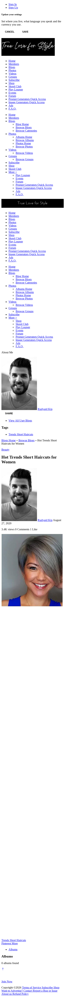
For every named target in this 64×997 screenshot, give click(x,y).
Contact (28, 990)
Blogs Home (8, 440)
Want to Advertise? (12, 990)
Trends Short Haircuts (21, 434)
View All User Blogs (20, 420)
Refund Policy (20, 993)
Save (25, 31)
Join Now (6, 981)
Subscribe (48, 987)
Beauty (5, 449)
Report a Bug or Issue (45, 990)
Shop (56, 987)
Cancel (9, 31)
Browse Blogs (26, 440)
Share (9, 413)
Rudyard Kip (45, 409)
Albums (13, 949)
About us (6, 993)
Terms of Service (32, 987)
